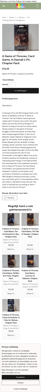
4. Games (21, 17)
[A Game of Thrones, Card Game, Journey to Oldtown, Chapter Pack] (30, 261)
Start (4, 17)
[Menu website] (4, 6)
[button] (20, 6)
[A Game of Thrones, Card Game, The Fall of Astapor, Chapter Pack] (30, 219)
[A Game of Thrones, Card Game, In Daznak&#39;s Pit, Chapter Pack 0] (20, 37)
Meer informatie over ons (11, 373)
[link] (20, 388)
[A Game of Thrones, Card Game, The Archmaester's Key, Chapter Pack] (11, 219)
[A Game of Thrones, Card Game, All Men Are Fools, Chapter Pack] (11, 261)
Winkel (11, 17)
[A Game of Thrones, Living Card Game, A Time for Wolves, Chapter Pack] (11, 305)
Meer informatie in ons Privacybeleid (15, 370)
